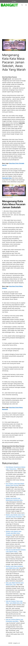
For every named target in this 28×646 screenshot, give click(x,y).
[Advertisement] (14, 24)
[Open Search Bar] (22, 5)
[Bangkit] (9, 5)
